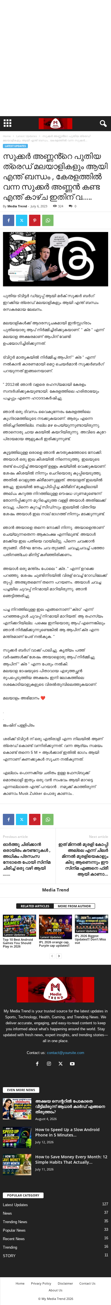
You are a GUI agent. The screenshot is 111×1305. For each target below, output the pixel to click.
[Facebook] (8, 220)
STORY (9, 1256)
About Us (55, 1290)
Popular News (14, 1230)
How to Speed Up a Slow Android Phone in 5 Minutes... (67, 1132)
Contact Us (87, 1283)
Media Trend (17, 206)
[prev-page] (52, 956)
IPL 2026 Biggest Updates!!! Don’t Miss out (90, 939)
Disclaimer (65, 1283)
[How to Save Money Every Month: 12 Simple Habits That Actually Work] (17, 1164)
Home (7, 136)
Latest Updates (26, 136)
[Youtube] (73, 1064)
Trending (10, 1247)
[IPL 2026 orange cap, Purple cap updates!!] (55, 927)
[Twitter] (21, 220)
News (7, 1213)
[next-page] (59, 956)
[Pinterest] (34, 220)
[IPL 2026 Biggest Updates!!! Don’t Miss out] (91, 924)
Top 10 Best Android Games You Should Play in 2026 (18, 942)
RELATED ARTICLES (35, 906)
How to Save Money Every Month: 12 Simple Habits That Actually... (71, 1159)
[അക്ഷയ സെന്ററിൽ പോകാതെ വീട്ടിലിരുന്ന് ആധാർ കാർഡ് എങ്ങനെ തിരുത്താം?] (17, 1108)
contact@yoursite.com (65, 1053)
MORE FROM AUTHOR (74, 906)
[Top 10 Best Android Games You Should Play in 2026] (19, 926)
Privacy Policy (41, 1283)
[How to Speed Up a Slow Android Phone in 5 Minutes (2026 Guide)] (17, 1137)
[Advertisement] (55, 58)
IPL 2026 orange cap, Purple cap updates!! (54, 944)
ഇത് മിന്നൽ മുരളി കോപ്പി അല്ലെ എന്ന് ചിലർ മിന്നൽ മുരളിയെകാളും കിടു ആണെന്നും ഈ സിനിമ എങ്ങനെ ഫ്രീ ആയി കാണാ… (83, 859)
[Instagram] (50, 1064)
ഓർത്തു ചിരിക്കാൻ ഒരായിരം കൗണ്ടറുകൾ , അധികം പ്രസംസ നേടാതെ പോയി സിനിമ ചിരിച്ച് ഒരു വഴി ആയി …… (26, 859)
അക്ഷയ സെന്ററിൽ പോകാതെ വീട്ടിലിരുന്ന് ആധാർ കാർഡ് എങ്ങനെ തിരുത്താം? (70, 1106)
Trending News (15, 1222)
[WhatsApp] (48, 220)
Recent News (14, 1239)
